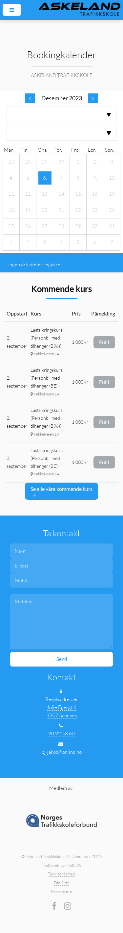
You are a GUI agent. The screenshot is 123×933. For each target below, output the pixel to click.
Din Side (61, 882)
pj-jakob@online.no (62, 752)
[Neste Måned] (93, 98)
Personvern (61, 891)
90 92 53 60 (61, 733)
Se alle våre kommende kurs (61, 489)
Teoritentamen (61, 873)
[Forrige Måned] (30, 98)
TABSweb (50, 865)
